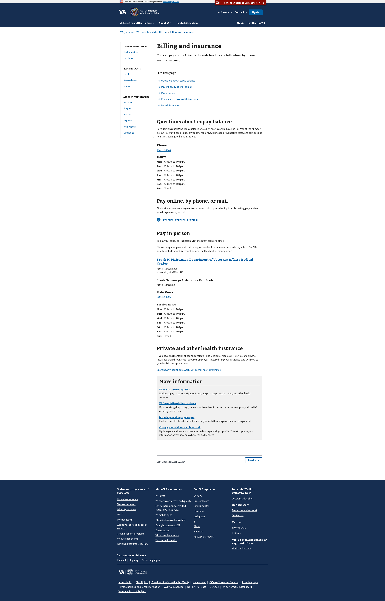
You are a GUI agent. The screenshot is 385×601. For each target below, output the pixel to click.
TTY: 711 (236, 532)
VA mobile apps (164, 515)
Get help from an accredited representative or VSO (171, 507)
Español (121, 560)
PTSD (120, 514)
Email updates (201, 506)
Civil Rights (142, 582)
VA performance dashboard (237, 587)
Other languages (151, 560)
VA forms (160, 496)
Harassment (199, 582)
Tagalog (134, 560)
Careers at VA (162, 530)
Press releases (201, 501)
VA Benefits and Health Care (136, 23)
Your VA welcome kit (166, 540)
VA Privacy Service (173, 587)
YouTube (198, 531)
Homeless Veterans (127, 499)
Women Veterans (126, 504)
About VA (164, 23)
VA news (198, 496)
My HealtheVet (256, 23)
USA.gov (214, 587)
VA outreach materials (167, 535)
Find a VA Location (187, 23)
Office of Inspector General (223, 582)
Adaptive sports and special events (132, 526)
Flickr (197, 526)
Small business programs (130, 533)
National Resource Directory (132, 544)
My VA (240, 23)
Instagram (199, 516)
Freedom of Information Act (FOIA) (170, 582)
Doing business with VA (168, 525)
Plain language (250, 582)
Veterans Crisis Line (242, 498)
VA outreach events (127, 538)
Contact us (241, 12)
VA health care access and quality (173, 501)
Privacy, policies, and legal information (139, 587)
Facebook (199, 511)
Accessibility (125, 582)
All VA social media (204, 536)
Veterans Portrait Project (132, 591)
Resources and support (244, 510)
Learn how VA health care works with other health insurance (189, 369)
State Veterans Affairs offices (171, 520)
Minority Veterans (126, 509)
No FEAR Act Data (196, 587)
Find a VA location (241, 548)
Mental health (124, 519)
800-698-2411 (239, 527)
